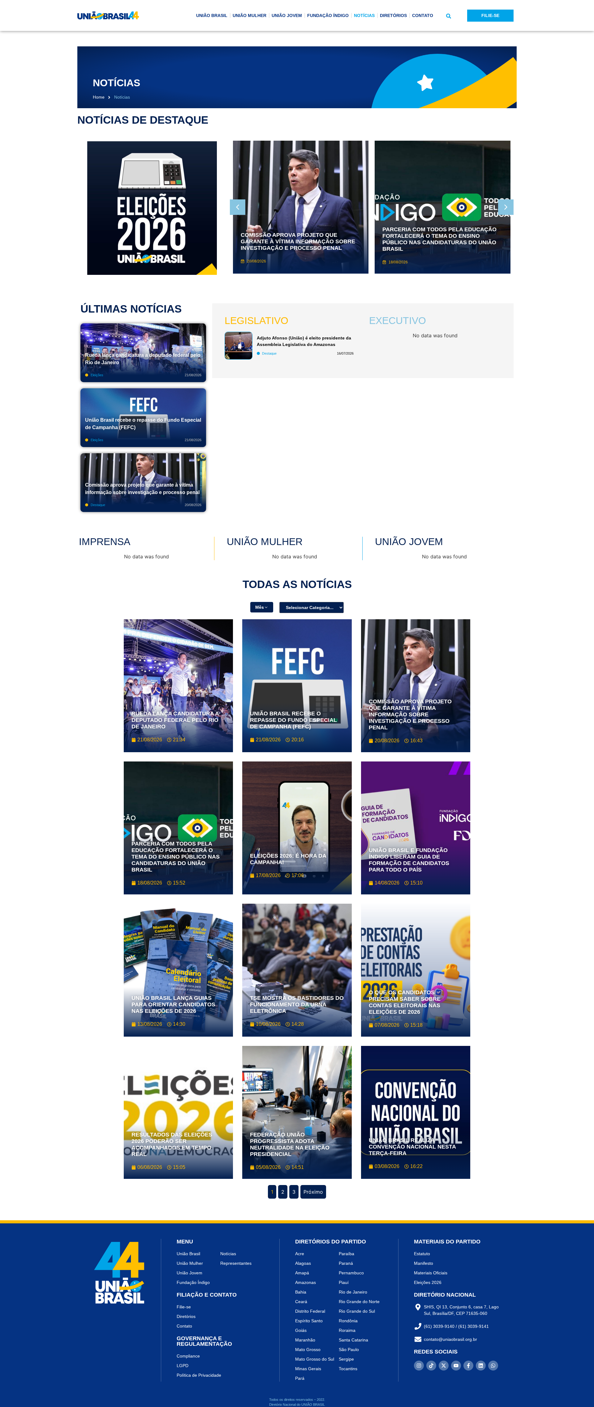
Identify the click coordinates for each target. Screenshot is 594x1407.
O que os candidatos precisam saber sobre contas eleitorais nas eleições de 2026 (405, 1002)
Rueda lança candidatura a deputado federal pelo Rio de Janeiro (175, 720)
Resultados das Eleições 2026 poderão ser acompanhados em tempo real (171, 1144)
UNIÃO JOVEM (287, 15)
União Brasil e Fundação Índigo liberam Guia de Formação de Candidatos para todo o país (409, 860)
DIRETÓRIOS (393, 15)
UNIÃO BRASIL (211, 15)
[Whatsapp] (493, 1366)
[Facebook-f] (468, 1366)
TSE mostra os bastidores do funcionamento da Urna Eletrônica (297, 1004)
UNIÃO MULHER (249, 15)
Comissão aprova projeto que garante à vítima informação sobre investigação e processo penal (410, 714)
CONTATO (422, 15)
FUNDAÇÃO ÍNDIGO (328, 15)
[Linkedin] (481, 1366)
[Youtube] (456, 1366)
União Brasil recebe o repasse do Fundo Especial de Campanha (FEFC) (293, 720)
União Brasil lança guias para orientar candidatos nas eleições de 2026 (173, 1004)
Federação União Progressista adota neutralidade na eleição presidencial (289, 1144)
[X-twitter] (444, 1366)
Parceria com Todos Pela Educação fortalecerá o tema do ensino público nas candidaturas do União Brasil (175, 857)
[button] (448, 16)
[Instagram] (419, 1366)
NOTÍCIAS (364, 15)
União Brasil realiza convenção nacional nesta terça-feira (412, 1146)
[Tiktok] (431, 1366)
